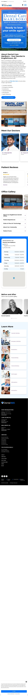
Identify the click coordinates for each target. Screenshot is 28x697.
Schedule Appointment (8, 97)
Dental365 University (5, 451)
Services (3, 456)
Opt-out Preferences (22, 480)
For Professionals (10, 1)
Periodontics (14, 390)
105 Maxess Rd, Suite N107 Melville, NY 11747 (4, 420)
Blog (2, 465)
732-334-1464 (7, 247)
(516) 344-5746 (3, 414)
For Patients (4, 1)
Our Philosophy (4, 449)
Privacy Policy (17, 693)
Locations (4, 458)
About (3, 454)
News (2, 463)
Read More (5, 184)
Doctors (3, 460)
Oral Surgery (14, 374)
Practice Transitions (5, 450)
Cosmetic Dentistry (15, 333)
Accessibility (16, 479)
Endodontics (14, 349)
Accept (13, 691)
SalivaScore (4, 462)
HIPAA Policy (2, 480)
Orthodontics (14, 382)
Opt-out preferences (11, 693)
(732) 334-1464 (19, 42)
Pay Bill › (25, 1)
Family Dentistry (14, 357)
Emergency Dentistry (16, 341)
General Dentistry (15, 365)
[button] (26, 681)
